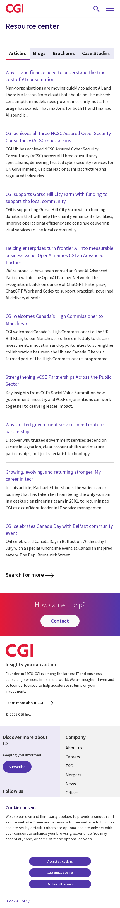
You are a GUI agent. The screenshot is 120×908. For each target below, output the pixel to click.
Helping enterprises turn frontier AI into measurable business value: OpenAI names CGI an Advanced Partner (59, 255)
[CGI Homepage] (14, 8)
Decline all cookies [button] (60, 884)
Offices (72, 792)
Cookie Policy (18, 901)
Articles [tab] (19, 53)
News (71, 783)
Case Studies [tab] (96, 53)
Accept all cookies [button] (60, 861)
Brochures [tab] (64, 53)
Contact (60, 621)
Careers (73, 756)
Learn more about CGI (24, 702)
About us (74, 747)
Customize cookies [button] (60, 872)
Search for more (25, 574)
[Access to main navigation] (110, 9)
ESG (69, 765)
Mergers (73, 774)
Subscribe (17, 766)
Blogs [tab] (39, 53)
